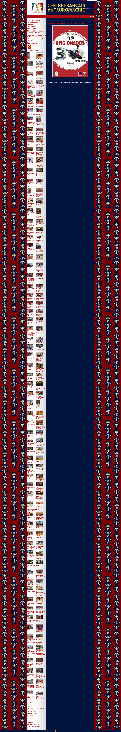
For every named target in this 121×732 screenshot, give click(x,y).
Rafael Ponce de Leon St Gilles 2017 (40, 290)
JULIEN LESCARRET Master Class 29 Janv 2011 (40, 676)
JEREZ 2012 (30, 584)
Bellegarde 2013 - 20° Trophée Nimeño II (31, 547)
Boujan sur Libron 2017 (39, 315)
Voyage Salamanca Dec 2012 (31, 576)
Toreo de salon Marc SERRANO (31, 96)
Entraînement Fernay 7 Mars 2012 (30, 612)
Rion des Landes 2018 (30, 225)
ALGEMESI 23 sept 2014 (40, 480)
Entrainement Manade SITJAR (31, 113)
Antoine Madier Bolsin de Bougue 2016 (40, 370)
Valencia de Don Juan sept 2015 (31, 423)
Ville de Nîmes (31, 706)
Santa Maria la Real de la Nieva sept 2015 (40, 427)
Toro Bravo (31, 718)
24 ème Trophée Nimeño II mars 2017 (40, 323)
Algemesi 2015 (31, 415)
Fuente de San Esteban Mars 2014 (40, 518)
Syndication (58, 730)
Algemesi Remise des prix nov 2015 (40, 388)
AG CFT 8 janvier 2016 (30, 387)
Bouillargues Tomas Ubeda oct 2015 (40, 397)
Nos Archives (31, 30)
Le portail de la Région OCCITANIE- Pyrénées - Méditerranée (36, 709)
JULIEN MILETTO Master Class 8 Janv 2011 (40, 687)
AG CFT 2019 (30, 162)
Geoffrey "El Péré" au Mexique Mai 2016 (39, 360)
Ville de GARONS (32, 711)
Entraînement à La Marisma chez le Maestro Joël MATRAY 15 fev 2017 (31, 333)
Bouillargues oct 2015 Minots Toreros (31, 407)
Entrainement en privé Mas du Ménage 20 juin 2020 (40, 143)
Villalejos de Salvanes (30, 461)
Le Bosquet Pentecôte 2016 (31, 357)
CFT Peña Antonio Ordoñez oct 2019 (39, 175)
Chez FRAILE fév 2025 (39, 58)
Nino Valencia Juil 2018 (30, 233)
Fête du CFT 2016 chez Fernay (30, 378)
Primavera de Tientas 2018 (30, 249)
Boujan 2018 (30, 240)
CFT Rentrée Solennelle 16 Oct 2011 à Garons (39, 641)
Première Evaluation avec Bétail (31, 696)
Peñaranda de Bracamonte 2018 (40, 216)
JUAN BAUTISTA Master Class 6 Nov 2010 (40, 698)
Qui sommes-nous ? (33, 22)
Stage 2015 (39, 461)
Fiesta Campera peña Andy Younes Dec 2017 (40, 269)
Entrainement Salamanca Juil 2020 (40, 124)
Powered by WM (64, 730)
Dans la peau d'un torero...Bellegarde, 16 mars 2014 (32, 508)
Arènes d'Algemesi (30, 477)
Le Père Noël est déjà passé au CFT (31, 622)
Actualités (31, 24)
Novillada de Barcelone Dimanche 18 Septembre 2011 (40, 652)
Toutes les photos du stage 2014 (40, 508)
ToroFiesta (30, 715)
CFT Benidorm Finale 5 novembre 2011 (31, 641)
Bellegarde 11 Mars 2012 (39, 602)
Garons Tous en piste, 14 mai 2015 (31, 453)
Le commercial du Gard (33, 724)
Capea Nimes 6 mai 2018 (31, 260)
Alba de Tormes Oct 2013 (40, 536)
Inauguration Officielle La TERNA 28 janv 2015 (31, 470)
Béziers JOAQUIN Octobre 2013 (30, 528)
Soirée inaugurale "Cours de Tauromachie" (40, 164)
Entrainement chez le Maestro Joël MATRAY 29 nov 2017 (31, 280)
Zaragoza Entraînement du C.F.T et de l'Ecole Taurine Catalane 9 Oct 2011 (31, 653)
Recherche (83, 0)
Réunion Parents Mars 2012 (30, 603)
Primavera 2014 (31, 517)
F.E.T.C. (38, 565)
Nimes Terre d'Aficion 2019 (40, 184)
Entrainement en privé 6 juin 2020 (30, 153)
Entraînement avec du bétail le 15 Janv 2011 (31, 686)
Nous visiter (31, 26)
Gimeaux (29, 496)
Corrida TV (30, 722)
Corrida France (31, 717)
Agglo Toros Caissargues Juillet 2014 (39, 488)
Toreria (30, 720)
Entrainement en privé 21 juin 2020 (31, 143)
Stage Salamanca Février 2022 (39, 77)
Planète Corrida (32, 713)
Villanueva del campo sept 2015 (40, 417)
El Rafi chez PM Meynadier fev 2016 (40, 378)
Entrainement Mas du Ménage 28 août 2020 (31, 105)
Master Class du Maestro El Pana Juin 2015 (40, 444)
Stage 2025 (30, 59)
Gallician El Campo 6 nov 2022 (39, 68)
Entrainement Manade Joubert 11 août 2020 (40, 105)
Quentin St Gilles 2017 (30, 307)
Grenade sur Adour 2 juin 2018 (39, 252)
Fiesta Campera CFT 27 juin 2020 (31, 133)
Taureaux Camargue (39, 113)
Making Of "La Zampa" (30, 630)
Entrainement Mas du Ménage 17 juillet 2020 (31, 122)
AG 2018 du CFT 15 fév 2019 (40, 204)
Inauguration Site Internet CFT (30, 675)
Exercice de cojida (39, 96)
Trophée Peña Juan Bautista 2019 (30, 185)
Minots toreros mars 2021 (40, 86)
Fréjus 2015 (39, 434)
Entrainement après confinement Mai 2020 (39, 154)
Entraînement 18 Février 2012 (40, 612)
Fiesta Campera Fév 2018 (31, 268)
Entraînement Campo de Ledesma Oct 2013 (30, 537)
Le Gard (30, 705)
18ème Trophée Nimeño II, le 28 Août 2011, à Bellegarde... (31, 664)
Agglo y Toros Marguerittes (30, 556)
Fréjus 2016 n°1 (31, 351)
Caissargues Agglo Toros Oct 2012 (40, 576)
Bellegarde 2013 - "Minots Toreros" (40, 547)
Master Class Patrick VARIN (40, 632)
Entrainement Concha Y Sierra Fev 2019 (31, 205)
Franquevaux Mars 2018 (39, 260)
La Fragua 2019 (31, 195)
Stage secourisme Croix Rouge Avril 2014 (39, 498)
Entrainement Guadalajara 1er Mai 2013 (40, 557)
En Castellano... (32, 28)
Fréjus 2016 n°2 (40, 342)
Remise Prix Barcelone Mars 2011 (40, 665)
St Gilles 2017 (39, 278)
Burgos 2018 (39, 232)
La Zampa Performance (39, 621)
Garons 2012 (39, 584)
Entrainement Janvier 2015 (39, 469)
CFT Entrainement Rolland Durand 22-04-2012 (40, 593)
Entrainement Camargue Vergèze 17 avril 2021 (31, 87)
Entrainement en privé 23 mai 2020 (40, 134)
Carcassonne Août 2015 (30, 444)
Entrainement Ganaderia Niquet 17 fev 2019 (39, 195)
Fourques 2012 (31, 591)
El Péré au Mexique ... (29, 368)
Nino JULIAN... (62, 16)
